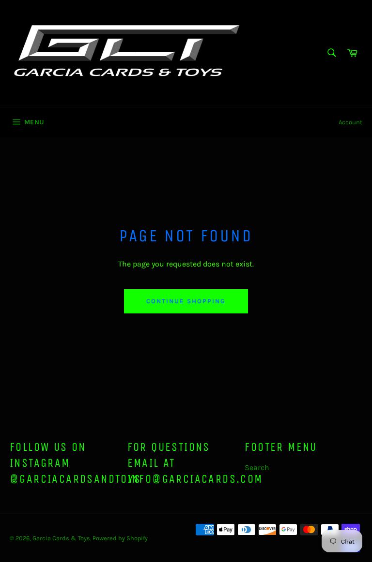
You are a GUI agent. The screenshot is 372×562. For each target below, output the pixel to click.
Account (350, 122)
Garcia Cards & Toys (61, 538)
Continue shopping (185, 301)
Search (257, 467)
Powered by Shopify (120, 538)
